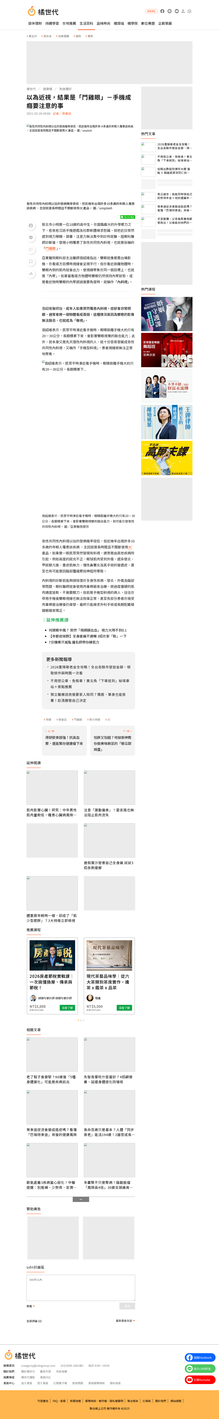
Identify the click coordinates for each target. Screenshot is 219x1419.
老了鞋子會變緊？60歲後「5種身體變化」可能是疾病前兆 (51, 1079)
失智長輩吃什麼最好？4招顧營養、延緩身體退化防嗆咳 (108, 1079)
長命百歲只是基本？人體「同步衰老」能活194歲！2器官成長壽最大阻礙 (109, 1132)
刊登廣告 (42, 1401)
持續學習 (52, 23)
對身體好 (65, 89)
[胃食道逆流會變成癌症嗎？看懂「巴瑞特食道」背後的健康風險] (52, 1107)
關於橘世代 (28, 1371)
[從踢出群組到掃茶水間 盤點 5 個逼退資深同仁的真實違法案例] (148, 172)
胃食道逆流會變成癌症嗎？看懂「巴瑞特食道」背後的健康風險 (52, 1132)
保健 (48, 719)
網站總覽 (175, 1401)
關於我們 (160, 1401)
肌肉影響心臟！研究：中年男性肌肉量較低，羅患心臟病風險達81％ (52, 812)
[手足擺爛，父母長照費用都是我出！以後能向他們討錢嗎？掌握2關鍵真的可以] (148, 222)
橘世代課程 (28, 1377)
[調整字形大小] (31, 273)
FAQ (55, 1401)
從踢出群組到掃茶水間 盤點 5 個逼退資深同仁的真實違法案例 (173, 171)
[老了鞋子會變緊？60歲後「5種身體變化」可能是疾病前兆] (52, 1054)
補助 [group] (78, 36)
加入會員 (26, 1383)
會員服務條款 (96, 1383)
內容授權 (61, 1371)
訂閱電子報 (60, 1383)
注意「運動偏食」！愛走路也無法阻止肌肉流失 (109, 812)
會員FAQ (45, 1377)
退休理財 (35, 23)
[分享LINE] (31, 237)
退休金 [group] (47, 36)
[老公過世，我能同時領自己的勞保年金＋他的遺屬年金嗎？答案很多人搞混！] (148, 197)
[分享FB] (31, 225)
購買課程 (151, 11)
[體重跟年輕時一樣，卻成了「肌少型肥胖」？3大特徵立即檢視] (52, 893)
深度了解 (67, 1008)
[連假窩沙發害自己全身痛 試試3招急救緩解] (109, 840)
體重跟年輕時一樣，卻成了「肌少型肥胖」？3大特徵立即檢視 (52, 918)
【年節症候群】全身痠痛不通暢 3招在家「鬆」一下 (88, 636)
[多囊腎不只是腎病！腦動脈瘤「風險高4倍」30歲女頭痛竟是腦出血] (109, 1160)
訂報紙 (147, 1401)
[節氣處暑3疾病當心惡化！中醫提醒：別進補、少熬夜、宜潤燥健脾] (52, 1160)
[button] (189, 11)
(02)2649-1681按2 (72, 1365)
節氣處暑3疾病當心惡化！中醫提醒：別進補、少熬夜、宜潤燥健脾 (52, 1185)
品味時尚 (103, 23)
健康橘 (47, 89)
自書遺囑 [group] (63, 36)
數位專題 (148, 23)
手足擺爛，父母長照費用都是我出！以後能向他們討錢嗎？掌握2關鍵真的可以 (174, 221)
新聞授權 (75, 1401)
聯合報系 (132, 1401)
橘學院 (132, 23)
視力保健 (94, 719)
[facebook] (162, 11)
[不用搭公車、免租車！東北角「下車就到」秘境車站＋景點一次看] (148, 159)
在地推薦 (69, 23)
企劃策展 (165, 23)
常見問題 (77, 1383)
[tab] (78, 1020)
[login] (183, 11)
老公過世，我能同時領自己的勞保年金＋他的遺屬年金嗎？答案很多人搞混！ (174, 196)
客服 (63, 1401)
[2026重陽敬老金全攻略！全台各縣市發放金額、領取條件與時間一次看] (148, 147)
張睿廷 (63, 719)
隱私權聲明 (116, 1401)
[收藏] (31, 261)
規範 (29, 1306)
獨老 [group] (90, 36)
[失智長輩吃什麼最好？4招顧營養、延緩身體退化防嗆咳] (109, 1054)
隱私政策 (115, 1383)
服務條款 (90, 1401)
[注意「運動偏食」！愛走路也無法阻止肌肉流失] (109, 788)
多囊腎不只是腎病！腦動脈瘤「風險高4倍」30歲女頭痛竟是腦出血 (108, 1185)
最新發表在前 (124, 1321)
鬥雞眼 (78, 719)
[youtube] (176, 11)
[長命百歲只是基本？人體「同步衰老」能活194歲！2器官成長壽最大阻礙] (109, 1107)
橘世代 (31, 89)
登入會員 (42, 1383)
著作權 (103, 1401)
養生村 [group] (33, 36)
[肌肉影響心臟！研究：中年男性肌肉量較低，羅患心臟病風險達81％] (52, 788)
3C (109, 719)
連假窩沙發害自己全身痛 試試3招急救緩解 (108, 865)
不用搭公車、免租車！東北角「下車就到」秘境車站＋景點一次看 (174, 158)
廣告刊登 (45, 1371)
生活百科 (86, 23)
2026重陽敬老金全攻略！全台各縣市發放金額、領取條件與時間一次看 (174, 146)
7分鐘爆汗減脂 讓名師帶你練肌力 (74, 642)
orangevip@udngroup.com (38, 1365)
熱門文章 (148, 133)
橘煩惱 (119, 23)
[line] (169, 11)
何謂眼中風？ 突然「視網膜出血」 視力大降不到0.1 (88, 630)
